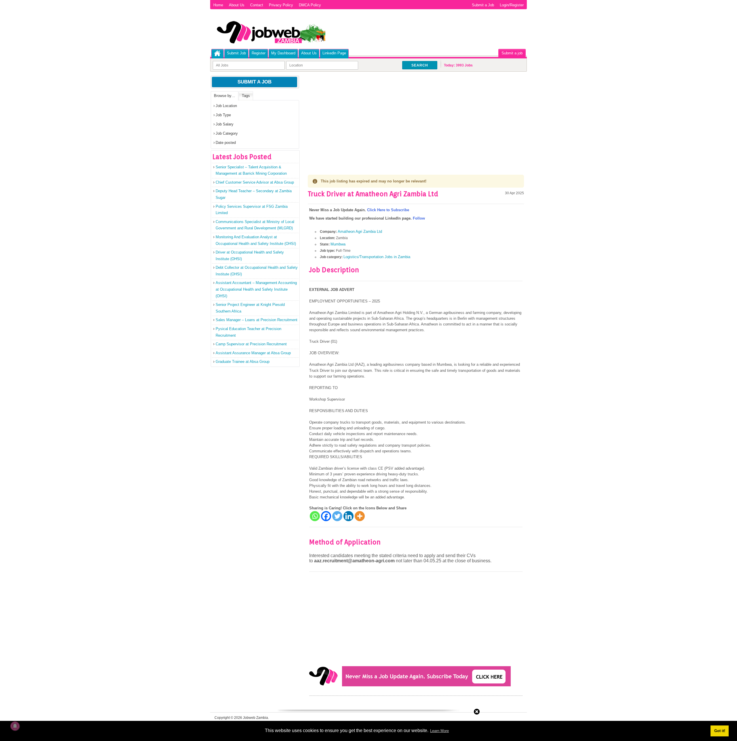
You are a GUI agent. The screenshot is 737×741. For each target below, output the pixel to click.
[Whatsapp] (315, 516)
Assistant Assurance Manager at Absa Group (253, 353)
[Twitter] (337, 516)
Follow (419, 218)
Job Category (227, 133)
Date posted (226, 142)
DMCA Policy (310, 5)
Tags (246, 96)
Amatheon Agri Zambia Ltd (360, 231)
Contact (256, 5)
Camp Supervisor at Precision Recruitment (251, 344)
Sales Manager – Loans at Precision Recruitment (256, 320)
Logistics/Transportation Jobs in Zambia (376, 257)
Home (218, 5)
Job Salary (224, 124)
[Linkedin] (348, 516)
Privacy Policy (281, 5)
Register (258, 53)
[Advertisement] (416, 118)
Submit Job (236, 53)
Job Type (223, 115)
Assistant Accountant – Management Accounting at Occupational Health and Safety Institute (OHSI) (256, 289)
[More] (360, 516)
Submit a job (512, 53)
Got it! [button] (719, 731)
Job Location (226, 106)
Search (419, 65)
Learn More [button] (439, 731)
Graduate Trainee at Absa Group (242, 361)
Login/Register (512, 5)
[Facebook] (326, 516)
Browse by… (224, 96)
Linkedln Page (334, 53)
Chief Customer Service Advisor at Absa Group (255, 182)
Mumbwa (337, 244)
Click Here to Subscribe (388, 210)
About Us (236, 5)
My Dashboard (283, 53)
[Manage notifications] (15, 726)
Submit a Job (483, 5)
